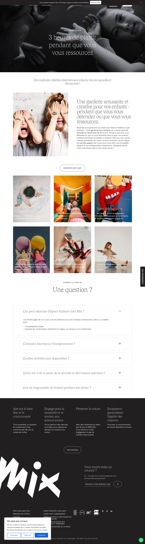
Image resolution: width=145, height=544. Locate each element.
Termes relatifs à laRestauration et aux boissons (57, 518)
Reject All (27, 535)
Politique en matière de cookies (56, 527)
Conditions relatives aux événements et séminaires (54, 523)
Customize (14, 535)
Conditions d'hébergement (54, 514)
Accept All (41, 535)
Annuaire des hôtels (21, 514)
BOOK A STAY (95, 2)
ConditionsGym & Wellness (54, 511)
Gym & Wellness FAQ (21, 511)
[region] (27, 528)
